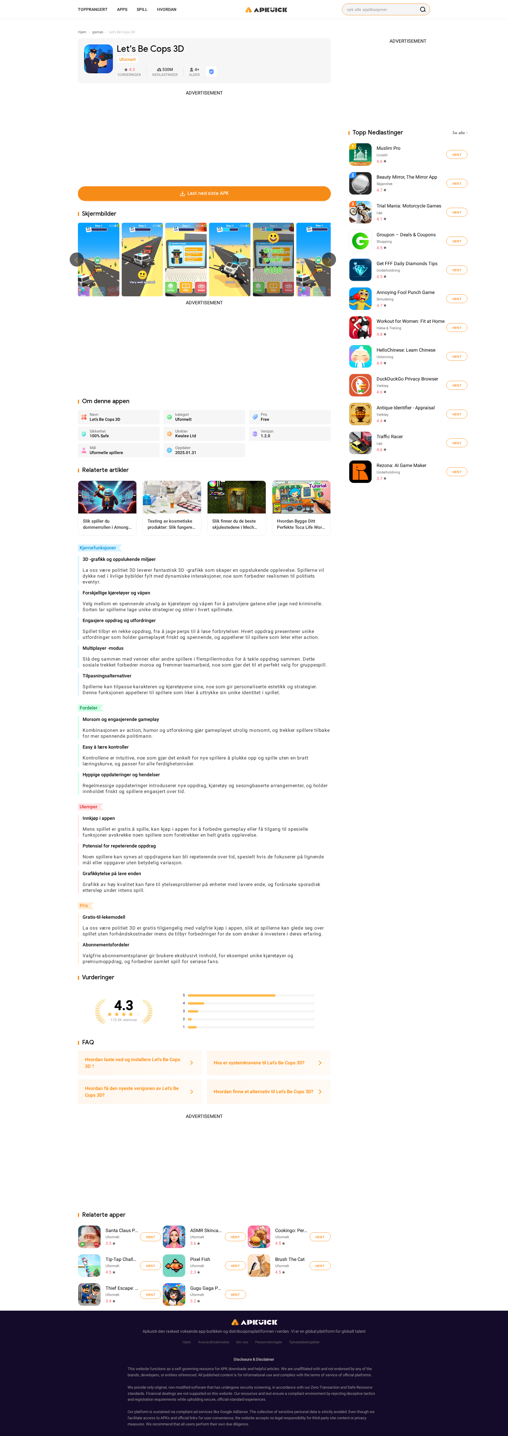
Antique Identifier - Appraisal (406, 407)
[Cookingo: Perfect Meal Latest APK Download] (259, 1237)
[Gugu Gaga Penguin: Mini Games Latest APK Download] (174, 1294)
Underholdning (388, 270)
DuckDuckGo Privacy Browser (407, 379)
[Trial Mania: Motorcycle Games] (457, 212)
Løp (379, 213)
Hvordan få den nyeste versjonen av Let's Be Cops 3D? (132, 1092)
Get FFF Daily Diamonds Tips (407, 263)
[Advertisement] (204, 137)
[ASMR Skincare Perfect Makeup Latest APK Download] (174, 1237)
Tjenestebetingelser (304, 1342)
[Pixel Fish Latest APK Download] (174, 1265)
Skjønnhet (384, 184)
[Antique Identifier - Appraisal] (457, 414)
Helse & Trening (389, 328)
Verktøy (383, 386)
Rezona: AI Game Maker (401, 465)
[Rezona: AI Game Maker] (457, 472)
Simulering (385, 299)
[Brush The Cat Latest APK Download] (259, 1265)
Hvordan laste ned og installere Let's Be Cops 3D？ (132, 1063)
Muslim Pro (388, 148)
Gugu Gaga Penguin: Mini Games (206, 1288)
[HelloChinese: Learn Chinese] (457, 356)
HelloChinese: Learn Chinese (406, 350)
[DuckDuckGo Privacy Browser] (457, 385)
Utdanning (385, 357)
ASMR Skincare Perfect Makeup (206, 1230)
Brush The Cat (290, 1259)
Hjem (187, 1342)
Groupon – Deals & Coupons (406, 234)
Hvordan (166, 9)
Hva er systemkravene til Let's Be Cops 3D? (259, 1063)
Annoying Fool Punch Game (406, 292)
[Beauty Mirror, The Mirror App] (457, 183)
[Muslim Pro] (457, 154)
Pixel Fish (200, 1259)
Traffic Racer (390, 436)
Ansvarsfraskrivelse (213, 1342)
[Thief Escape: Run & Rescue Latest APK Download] (89, 1294)
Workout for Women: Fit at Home (410, 321)
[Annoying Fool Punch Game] (457, 299)
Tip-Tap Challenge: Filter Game (122, 1259)
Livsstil (382, 155)
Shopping (384, 242)
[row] (360, 154)
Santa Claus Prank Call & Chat (122, 1230)
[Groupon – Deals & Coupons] (457, 241)
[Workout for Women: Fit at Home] (457, 327)
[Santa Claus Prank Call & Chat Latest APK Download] (89, 1237)
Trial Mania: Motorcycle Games (409, 206)
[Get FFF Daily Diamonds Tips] (457, 270)
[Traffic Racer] (457, 443)
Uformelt (112, 1237)
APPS (122, 9)
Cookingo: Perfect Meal (291, 1230)
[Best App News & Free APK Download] (266, 9)
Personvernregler (268, 1342)
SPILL (142, 9)
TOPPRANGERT (93, 9)
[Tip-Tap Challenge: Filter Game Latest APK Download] (89, 1265)
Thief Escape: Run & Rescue (122, 1288)
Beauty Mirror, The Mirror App (407, 177)
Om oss (242, 1342)
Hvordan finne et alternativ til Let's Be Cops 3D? (263, 1091)
